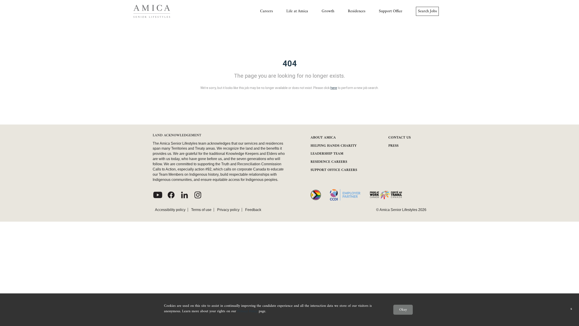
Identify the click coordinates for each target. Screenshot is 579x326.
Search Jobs (427, 11)
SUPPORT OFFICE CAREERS (334, 170)
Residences (356, 11)
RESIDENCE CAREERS (329, 162)
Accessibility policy (170, 210)
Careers (266, 11)
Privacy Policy (247, 311)
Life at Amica (297, 11)
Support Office (390, 11)
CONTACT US (399, 137)
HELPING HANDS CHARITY (334, 146)
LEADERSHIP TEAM (327, 154)
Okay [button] (403, 310)
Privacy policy (228, 210)
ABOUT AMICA (323, 137)
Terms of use (201, 210)
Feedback (253, 210)
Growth (328, 11)
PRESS (393, 146)
